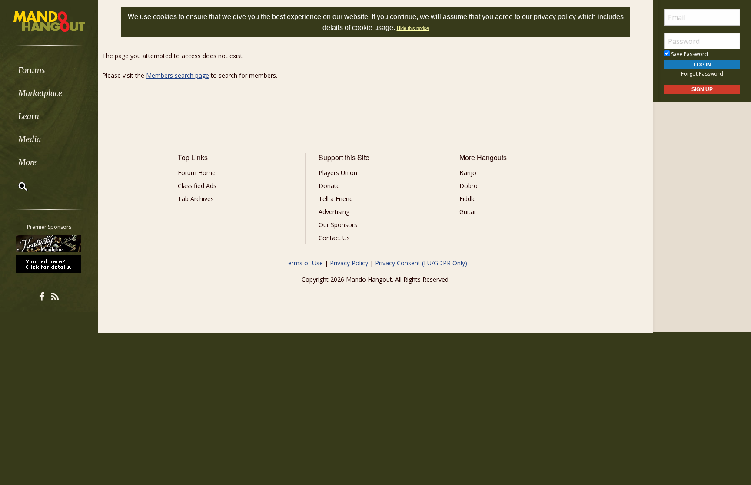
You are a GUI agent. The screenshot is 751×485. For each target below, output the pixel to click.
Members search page (177, 75)
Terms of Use (303, 263)
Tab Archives (196, 199)
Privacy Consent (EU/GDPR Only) (421, 263)
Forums (31, 70)
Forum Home (197, 172)
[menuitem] (49, 70)
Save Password (689, 54)
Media (29, 139)
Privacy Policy (349, 263)
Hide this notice (413, 28)
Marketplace (40, 93)
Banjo (467, 172)
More (27, 162)
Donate (329, 185)
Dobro (468, 185)
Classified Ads (197, 185)
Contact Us (334, 238)
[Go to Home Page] (49, 21)
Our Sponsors (338, 225)
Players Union (338, 172)
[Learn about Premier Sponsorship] (49, 264)
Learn (28, 116)
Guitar (467, 212)
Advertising (334, 212)
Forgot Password (702, 73)
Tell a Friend (336, 199)
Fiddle (467, 199)
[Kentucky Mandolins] (49, 244)
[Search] (17, 186)
